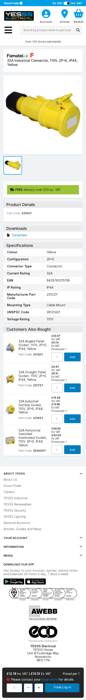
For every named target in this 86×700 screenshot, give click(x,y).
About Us (10, 479)
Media (8, 555)
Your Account (16, 538)
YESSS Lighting (15, 516)
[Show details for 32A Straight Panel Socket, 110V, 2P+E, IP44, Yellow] (10, 379)
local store (50, 679)
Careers (9, 492)
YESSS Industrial (15, 498)
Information (14, 546)
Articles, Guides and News (22, 529)
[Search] (78, 30)
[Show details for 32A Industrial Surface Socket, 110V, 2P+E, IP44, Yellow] (10, 410)
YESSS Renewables (18, 504)
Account (46, 21)
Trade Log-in (62, 687)
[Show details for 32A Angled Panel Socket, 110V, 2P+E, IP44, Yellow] (10, 348)
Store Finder (13, 486)
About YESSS (14, 473)
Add (72, 357)
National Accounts (17, 523)
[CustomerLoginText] (46, 13)
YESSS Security (15, 510)
